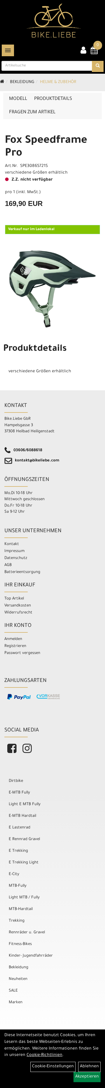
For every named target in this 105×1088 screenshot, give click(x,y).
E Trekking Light (23, 862)
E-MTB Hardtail (22, 816)
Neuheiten (18, 979)
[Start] (2, 82)
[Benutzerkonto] (83, 51)
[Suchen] (98, 66)
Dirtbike (16, 781)
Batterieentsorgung (22, 572)
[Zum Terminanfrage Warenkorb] (94, 52)
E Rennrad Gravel (24, 839)
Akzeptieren (87, 1077)
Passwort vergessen (22, 653)
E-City (14, 874)
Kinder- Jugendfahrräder (31, 956)
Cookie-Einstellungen (53, 1066)
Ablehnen (89, 1066)
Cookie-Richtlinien (44, 1055)
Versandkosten (17, 606)
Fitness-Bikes (20, 944)
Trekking (16, 921)
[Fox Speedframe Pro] (52, 289)
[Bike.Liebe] (54, 20)
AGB (8, 565)
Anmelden (13, 639)
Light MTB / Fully (24, 897)
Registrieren (15, 646)
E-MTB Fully (19, 793)
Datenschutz (15, 558)
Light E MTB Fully (25, 804)
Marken (15, 1002)
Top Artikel (14, 599)
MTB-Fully (18, 886)
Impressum (14, 551)
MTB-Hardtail (21, 909)
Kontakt (11, 544)
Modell (18, 99)
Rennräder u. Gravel (27, 932)
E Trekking (18, 851)
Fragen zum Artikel (32, 112)
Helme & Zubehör (58, 82)
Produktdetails (53, 99)
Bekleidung (22, 82)
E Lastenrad (19, 828)
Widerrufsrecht (18, 613)
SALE (13, 991)
